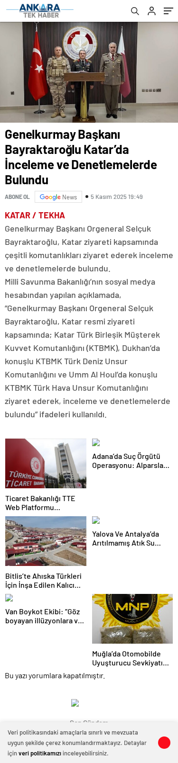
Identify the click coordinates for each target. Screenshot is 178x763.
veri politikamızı (40, 753)
